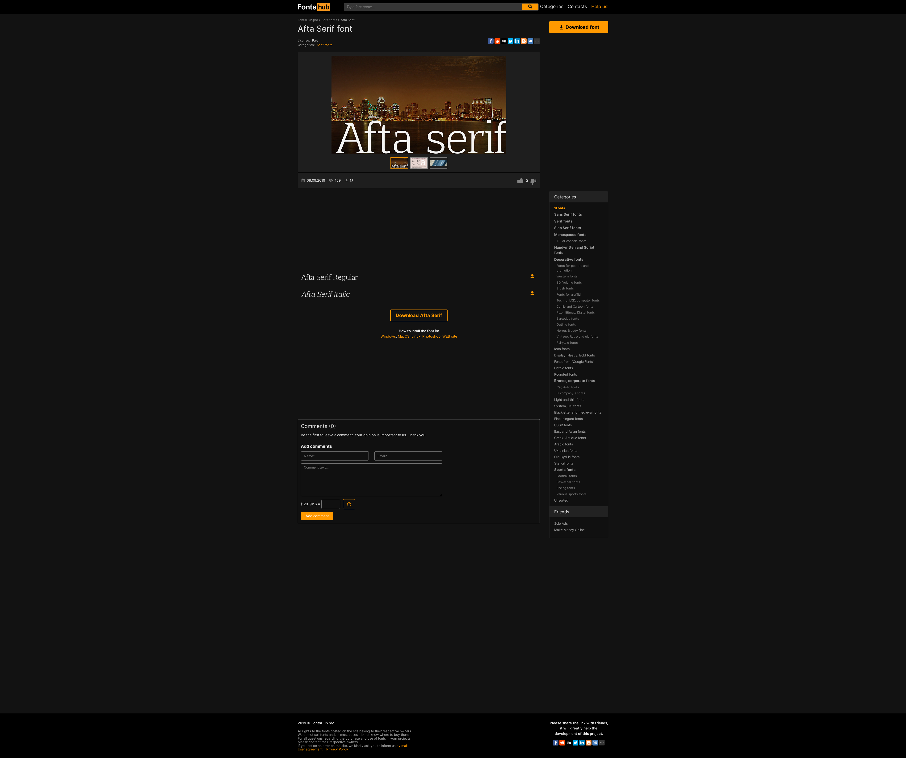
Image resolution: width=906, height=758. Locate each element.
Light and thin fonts (569, 400)
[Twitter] (510, 41)
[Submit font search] (530, 7)
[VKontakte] (530, 41)
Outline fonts (566, 324)
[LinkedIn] (517, 41)
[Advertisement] (419, 228)
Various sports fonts (572, 494)
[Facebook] (491, 41)
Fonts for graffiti (569, 294)
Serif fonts (324, 45)
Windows (388, 336)
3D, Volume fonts (569, 282)
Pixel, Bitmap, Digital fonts (576, 312)
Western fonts (567, 276)
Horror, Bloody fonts (572, 330)
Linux (415, 336)
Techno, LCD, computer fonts (578, 300)
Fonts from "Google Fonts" (574, 362)
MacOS (404, 336)
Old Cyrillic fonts (566, 457)
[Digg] (504, 41)
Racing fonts (566, 488)
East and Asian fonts (570, 431)
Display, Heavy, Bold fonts (574, 355)
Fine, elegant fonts (568, 419)
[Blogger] (524, 41)
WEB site (449, 336)
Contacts (577, 6)
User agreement (310, 749)
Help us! (599, 6)
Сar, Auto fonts (568, 387)
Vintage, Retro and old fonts (577, 336)
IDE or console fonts (572, 241)
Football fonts (567, 476)
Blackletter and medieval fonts (577, 412)
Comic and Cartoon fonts (575, 306)
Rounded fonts (565, 374)
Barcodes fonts (568, 318)
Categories (551, 6)
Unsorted (561, 500)
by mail (401, 746)
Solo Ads (561, 523)
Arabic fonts (563, 444)
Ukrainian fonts (565, 450)
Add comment (317, 516)
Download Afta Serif (419, 315)
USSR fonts (563, 425)
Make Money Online (569, 530)
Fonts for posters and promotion (573, 268)
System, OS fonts (567, 406)
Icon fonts (562, 349)
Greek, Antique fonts (570, 438)
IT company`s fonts (571, 393)
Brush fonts (565, 288)
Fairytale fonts (567, 342)
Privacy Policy (337, 749)
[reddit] (497, 41)
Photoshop (431, 336)
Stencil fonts (563, 463)
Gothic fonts (563, 368)
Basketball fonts (568, 482)
